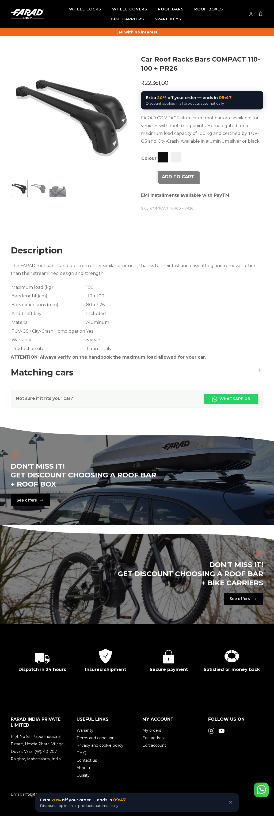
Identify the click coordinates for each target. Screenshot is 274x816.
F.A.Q (81, 752)
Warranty (85, 730)
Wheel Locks (85, 9)
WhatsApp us (234, 398)
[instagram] (211, 730)
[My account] (251, 14)
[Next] (124, 116)
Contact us (87, 760)
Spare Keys (168, 19)
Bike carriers (127, 19)
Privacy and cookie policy (100, 745)
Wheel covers (129, 9)
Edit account (154, 745)
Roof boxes (208, 9)
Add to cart (178, 176)
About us (85, 767)
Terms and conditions (96, 737)
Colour (149, 158)
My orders (151, 730)
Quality (83, 775)
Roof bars (171, 9)
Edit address (153, 737)
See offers (27, 500)
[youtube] (221, 730)
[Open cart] (260, 13)
